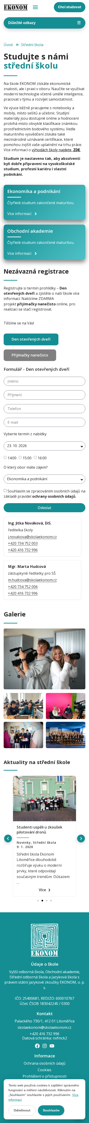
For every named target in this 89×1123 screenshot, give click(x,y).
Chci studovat (69, 7)
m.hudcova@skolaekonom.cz (32, 579)
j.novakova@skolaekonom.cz (32, 536)
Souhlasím (51, 1110)
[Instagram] (44, 1046)
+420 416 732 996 (23, 549)
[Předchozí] (8, 838)
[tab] (31, 339)
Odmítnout (22, 1110)
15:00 (27, 457)
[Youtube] (52, 1046)
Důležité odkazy (44, 22)
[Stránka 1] (38, 900)
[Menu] (35, 7)
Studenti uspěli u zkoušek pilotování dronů (39, 830)
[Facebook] (37, 1046)
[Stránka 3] (46, 900)
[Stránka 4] (51, 900)
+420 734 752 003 (23, 543)
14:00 (12, 457)
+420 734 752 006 (23, 586)
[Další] (81, 838)
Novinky (24, 842)
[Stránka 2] (42, 900)
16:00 (42, 457)
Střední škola (44, 842)
